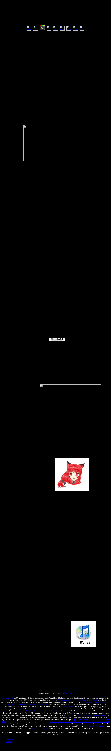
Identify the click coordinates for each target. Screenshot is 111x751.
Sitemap (9, 739)
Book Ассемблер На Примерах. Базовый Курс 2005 (77, 700)
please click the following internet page (92, 715)
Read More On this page (40, 728)
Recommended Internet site (95, 726)
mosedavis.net (7, 698)
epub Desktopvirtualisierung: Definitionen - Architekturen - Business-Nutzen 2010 (79, 722)
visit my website (69, 707)
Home (9, 741)
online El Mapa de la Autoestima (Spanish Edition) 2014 (39, 711)
